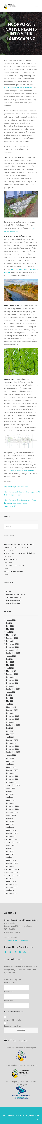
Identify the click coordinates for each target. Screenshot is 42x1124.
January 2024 (11, 713)
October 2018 (12, 872)
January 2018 (11, 884)
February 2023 (12, 740)
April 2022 (10, 764)
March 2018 (11, 881)
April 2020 (10, 827)
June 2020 (10, 821)
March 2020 (11, 830)
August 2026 (11, 620)
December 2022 (12, 746)
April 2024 (10, 704)
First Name (8, 991)
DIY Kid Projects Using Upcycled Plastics (20, 553)
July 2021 (9, 791)
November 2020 (12, 809)
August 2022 (11, 755)
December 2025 (12, 644)
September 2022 (13, 752)
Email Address (10, 982)
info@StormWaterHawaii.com (16, 940)
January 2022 (11, 773)
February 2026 (12, 638)
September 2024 (13, 689)
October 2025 (12, 650)
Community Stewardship (15, 594)
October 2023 (12, 722)
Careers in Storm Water (13, 571)
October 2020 (12, 812)
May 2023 (10, 734)
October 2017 (12, 887)
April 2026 (10, 632)
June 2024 (10, 698)
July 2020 (9, 818)
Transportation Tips (14, 597)
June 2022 (10, 758)
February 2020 (12, 833)
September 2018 (13, 875)
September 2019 (13, 842)
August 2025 (11, 656)
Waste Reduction (13, 603)
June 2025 (10, 662)
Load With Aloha (10, 559)
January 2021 (11, 803)
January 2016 (11, 893)
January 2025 (11, 677)
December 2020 (12, 806)
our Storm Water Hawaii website (21, 470)
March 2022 (11, 767)
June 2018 (10, 878)
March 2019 (11, 860)
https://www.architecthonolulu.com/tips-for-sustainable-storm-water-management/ (20, 503)
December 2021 (12, 776)
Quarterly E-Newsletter (12, 1020)
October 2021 (12, 782)
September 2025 (13, 653)
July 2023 (9, 728)
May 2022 (10, 761)
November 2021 (12, 779)
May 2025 (10, 665)
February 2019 (12, 863)
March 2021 (11, 800)
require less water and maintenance (18, 87)
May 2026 (10, 629)
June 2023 (10, 731)
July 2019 (9, 848)
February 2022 (12, 770)
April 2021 (10, 797)
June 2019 (10, 851)
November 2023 (12, 719)
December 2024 (12, 680)
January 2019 (11, 866)
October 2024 (12, 686)
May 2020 (10, 824)
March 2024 (11, 707)
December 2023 (12, 716)
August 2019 (11, 845)
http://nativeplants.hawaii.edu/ (16, 487)
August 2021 (11, 788)
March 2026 (11, 635)
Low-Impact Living (13, 600)
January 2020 (11, 836)
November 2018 (12, 869)
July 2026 (9, 623)
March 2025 (11, 671)
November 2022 (12, 749)
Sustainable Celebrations (14, 565)
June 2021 (10, 794)
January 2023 (11, 743)
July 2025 (9, 659)
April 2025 (10, 668)
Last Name (8, 1000)
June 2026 (10, 626)
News (8, 591)
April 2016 (10, 890)
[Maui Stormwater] (21, 1092)
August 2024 (11, 692)
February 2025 (12, 674)
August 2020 (11, 815)
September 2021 (13, 785)
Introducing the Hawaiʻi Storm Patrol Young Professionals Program (18, 545)
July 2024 (9, 695)
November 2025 (12, 647)
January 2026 (11, 641)
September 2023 (13, 725)
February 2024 (12, 710)
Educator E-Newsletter (12, 1026)
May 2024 (10, 701)
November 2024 (12, 683)
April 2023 (10, 737)
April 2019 (10, 857)
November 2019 (12, 839)
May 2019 (10, 854)
